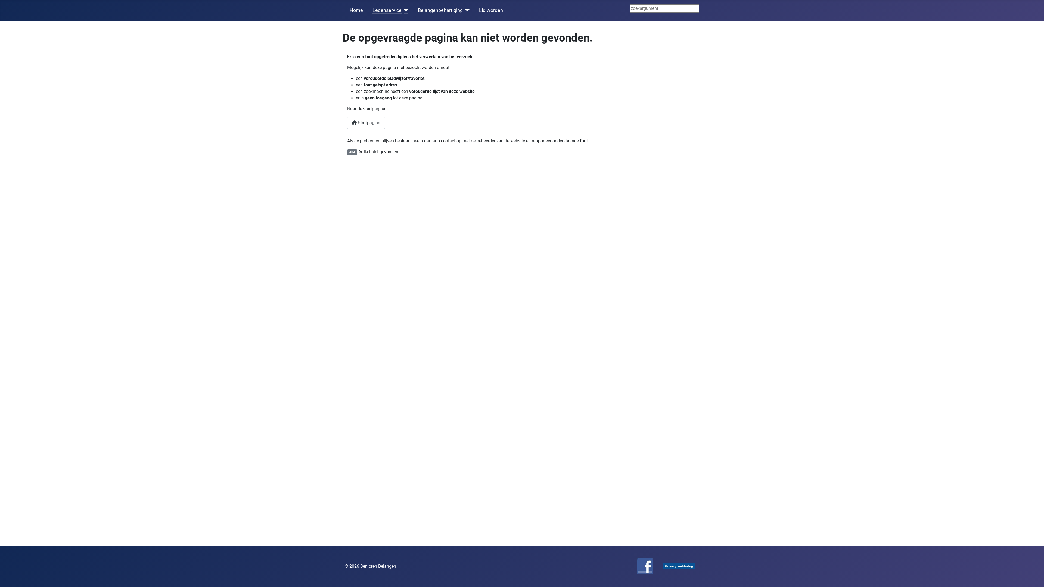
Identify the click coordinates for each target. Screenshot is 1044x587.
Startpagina (368, 122)
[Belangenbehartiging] (466, 10)
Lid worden (491, 10)
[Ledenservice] (405, 10)
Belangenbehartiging (440, 10)
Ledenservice (387, 10)
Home (356, 10)
